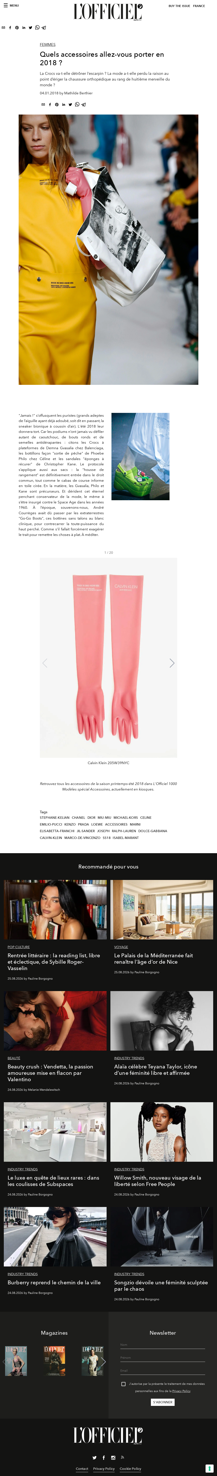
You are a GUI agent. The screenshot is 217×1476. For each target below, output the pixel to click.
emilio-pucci (51, 824)
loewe (97, 824)
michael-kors (126, 818)
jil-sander (86, 831)
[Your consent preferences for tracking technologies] (210, 1469)
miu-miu (104, 818)
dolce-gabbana (152, 831)
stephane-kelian (55, 818)
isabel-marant (126, 838)
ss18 (107, 838)
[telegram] (44, 28)
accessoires (116, 824)
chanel (78, 818)
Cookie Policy (130, 1469)
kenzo (70, 824)
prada (83, 824)
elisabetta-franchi (57, 831)
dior (92, 818)
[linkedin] (23, 28)
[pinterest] (17, 28)
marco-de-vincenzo (82, 838)
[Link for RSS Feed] (122, 1458)
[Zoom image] (140, 456)
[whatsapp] (37, 28)
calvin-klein (51, 838)
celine (146, 818)
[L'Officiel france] (108, 12)
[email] (3, 28)
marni (135, 824)
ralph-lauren (124, 831)
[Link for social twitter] (94, 1458)
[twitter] (30, 28)
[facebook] (10, 28)
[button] (172, 663)
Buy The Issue (179, 6)
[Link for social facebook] (104, 1458)
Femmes (48, 44)
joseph (103, 831)
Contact (82, 1469)
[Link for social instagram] (113, 1458)
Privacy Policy (181, 1391)
